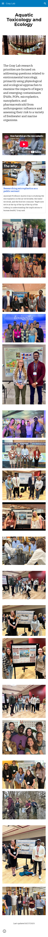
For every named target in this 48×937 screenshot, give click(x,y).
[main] (24, 19)
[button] (3, 3)
